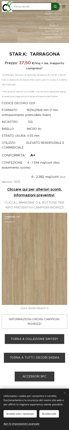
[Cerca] (55, 6)
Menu (63, 6)
